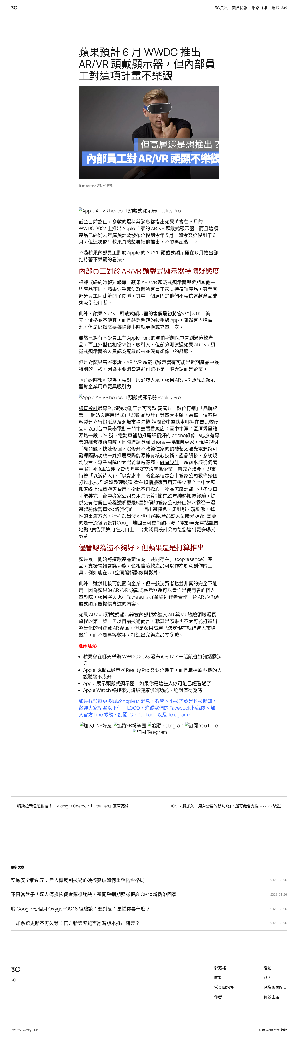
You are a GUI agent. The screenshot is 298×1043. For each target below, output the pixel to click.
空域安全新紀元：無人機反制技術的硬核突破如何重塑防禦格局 (78, 880)
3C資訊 (108, 186)
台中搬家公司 (184, 475)
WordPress (273, 1030)
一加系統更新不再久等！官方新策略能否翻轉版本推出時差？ (75, 923)
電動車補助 (130, 435)
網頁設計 (88, 408)
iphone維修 (183, 435)
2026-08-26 (278, 880)
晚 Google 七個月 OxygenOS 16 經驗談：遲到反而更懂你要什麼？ (80, 909)
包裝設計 (107, 522)
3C (14, 7)
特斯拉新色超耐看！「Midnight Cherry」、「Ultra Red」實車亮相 (73, 806)
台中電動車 (173, 422)
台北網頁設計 (153, 529)
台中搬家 (112, 496)
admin (90, 186)
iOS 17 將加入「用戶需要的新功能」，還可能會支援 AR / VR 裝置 (226, 806)
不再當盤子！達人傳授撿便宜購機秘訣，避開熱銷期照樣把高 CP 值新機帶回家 (93, 894)
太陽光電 (193, 448)
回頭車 (98, 469)
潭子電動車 (183, 522)
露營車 (203, 502)
